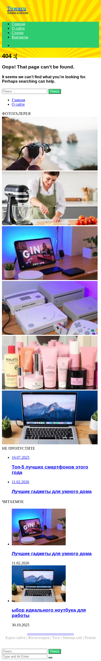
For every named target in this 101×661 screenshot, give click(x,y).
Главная (18, 24)
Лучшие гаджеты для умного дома (52, 553)
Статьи (18, 33)
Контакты (20, 37)
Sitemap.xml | (74, 638)
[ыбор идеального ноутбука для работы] (50, 418)
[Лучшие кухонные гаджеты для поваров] (50, 198)
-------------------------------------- (50, 633)
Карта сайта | (16, 638)
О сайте (18, 28)
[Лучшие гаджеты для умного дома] (50, 253)
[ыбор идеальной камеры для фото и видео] (50, 144)
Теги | (57, 638)
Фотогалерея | (40, 638)
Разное (90, 638)
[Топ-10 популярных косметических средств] (50, 363)
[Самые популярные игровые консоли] (50, 308)
